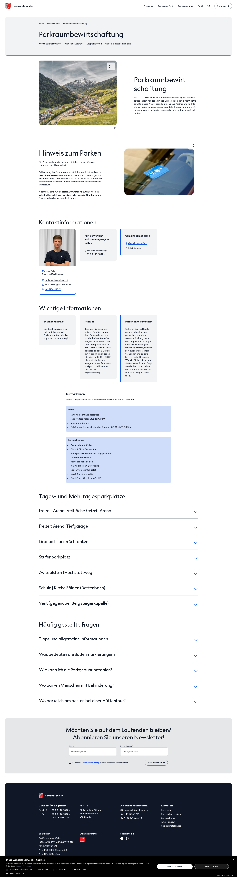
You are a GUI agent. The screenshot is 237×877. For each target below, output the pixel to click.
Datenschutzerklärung (90, 763)
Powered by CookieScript (226, 876)
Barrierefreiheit (168, 818)
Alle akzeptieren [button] (174, 866)
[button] (78, 873)
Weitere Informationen (24, 866)
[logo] (51, 795)
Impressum (166, 810)
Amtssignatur (168, 822)
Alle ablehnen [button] (211, 866)
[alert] (118, 866)
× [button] (234, 859)
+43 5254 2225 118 (133, 818)
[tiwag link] (83, 839)
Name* (72, 746)
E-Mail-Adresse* (126, 746)
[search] (208, 6)
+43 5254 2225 (131, 814)
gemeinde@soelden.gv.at (136, 810)
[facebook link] (122, 838)
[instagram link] (128, 838)
